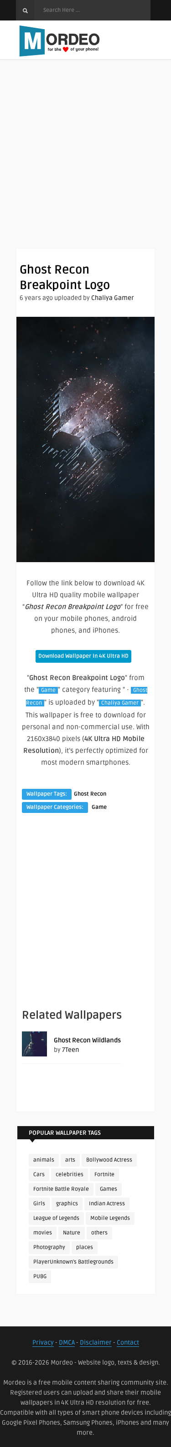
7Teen (70, 1050)
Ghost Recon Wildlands (87, 1040)
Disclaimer (96, 1342)
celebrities (69, 1174)
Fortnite (104, 1174)
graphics (67, 1203)
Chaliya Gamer (112, 298)
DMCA (67, 1342)
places (84, 1247)
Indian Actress (107, 1203)
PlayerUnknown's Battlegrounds (73, 1262)
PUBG (40, 1276)
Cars (39, 1174)
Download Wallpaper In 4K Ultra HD (83, 656)
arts (70, 1160)
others (99, 1232)
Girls (39, 1203)
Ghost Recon (90, 794)
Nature (71, 1232)
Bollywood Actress (109, 1160)
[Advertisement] (85, 162)
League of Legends (56, 1218)
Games (108, 1189)
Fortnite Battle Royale (61, 1189)
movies (42, 1232)
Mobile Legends (110, 1218)
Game (48, 690)
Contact (128, 1342)
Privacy (43, 1342)
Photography (49, 1247)
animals (43, 1160)
